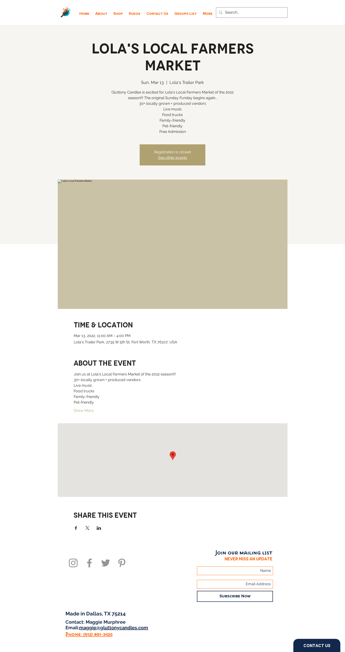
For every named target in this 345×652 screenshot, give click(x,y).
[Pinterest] (122, 563)
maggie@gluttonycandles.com (113, 627)
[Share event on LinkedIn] (99, 528)
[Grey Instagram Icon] (73, 563)
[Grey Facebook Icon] (89, 563)
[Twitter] (105, 563)
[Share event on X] (87, 528)
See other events (172, 157)
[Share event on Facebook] (76, 528)
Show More (84, 410)
